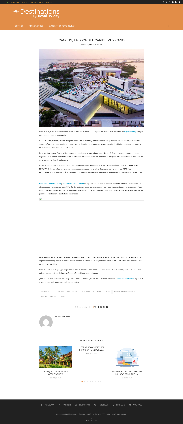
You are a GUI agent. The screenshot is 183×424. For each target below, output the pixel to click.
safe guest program (48, 296)
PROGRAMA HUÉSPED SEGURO (124, 292)
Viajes (63, 296)
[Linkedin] (176, 2)
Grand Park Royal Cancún (67, 292)
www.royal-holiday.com (125, 279)
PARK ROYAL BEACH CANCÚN (91, 292)
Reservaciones (36, 26)
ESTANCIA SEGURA (47, 292)
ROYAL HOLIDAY (95, 44)
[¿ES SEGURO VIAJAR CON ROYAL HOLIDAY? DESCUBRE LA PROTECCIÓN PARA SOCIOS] (127, 357)
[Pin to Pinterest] (104, 307)
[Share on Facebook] (98, 307)
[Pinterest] (173, 2)
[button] (5, 2)
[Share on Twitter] (101, 307)
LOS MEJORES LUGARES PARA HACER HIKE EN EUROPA (32, 2)
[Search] (168, 26)
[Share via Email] (107, 307)
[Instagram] (169, 2)
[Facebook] (163, 2)
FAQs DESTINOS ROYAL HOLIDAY (61, 26)
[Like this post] (95, 307)
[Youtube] (179, 2)
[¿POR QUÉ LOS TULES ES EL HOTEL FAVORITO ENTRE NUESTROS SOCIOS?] (55, 357)
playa (108, 292)
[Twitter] (166, 2)
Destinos (19, 26)
